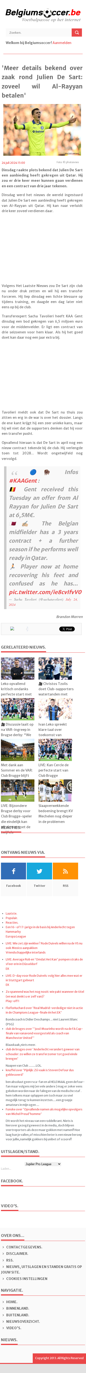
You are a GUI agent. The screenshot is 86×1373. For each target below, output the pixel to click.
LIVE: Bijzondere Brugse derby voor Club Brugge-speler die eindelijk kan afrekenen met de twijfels (16, 819)
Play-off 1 (12, 1001)
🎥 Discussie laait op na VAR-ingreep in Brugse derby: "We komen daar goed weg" (17, 735)
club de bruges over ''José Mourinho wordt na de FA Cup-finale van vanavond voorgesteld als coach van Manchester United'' (44, 1033)
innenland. (17, 1308)
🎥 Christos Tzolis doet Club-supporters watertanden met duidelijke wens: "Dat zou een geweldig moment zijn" (56, 697)
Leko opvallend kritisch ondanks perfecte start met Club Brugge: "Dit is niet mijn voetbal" (16, 694)
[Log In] (72, 43)
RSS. (9, 1260)
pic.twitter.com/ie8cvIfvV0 (45, 592)
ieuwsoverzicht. (23, 1321)
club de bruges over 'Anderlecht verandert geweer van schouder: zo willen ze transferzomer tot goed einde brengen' (43, 1054)
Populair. (12, 918)
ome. (11, 1302)
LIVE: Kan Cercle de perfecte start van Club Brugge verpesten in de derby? (53, 776)
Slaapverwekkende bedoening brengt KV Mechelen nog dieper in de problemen (55, 814)
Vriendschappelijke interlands (26, 952)
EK (7, 968)
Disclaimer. (16, 1254)
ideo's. (13, 1328)
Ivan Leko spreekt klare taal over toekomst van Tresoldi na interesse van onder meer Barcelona (55, 737)
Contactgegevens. (23, 1247)
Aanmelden (62, 43)
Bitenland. (17, 1315)
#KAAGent (23, 480)
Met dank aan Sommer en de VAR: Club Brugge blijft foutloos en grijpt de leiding (18, 776)
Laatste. (11, 913)
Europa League (16, 936)
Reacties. (12, 922)
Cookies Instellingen (26, 1279)
